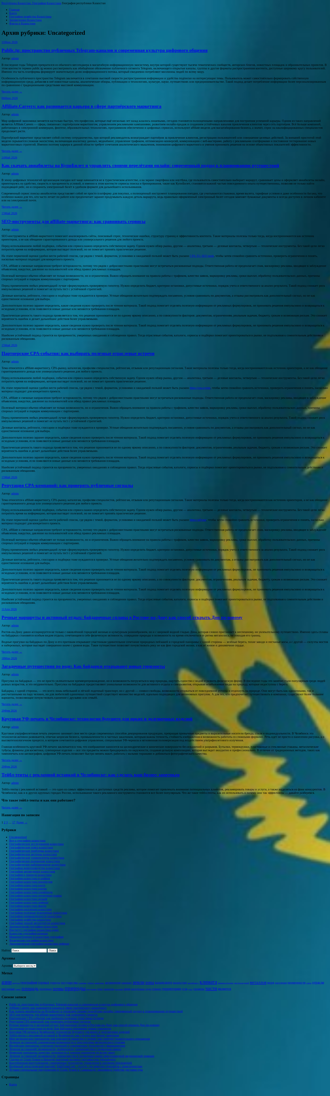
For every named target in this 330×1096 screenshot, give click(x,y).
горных (43, 982)
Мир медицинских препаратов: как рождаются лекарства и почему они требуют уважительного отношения (79, 1038)
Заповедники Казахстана (25, 20)
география (28, 982)
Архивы (7, 965)
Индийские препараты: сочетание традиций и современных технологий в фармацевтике (67, 1045)
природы (75, 988)
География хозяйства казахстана (30, 919)
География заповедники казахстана (32, 871)
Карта (13, 13)
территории (171, 989)
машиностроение (226, 983)
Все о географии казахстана (27, 840)
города (55, 982)
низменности (296, 982)
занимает (126, 982)
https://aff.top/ (198, 519)
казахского (163, 982)
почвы (58, 988)
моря (270, 982)
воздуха (16, 983)
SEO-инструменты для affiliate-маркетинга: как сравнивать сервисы (74, 221)
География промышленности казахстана (35, 916)
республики (138, 989)
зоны (149, 982)
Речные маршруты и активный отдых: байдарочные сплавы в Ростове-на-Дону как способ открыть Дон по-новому (122, 617)
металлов (258, 982)
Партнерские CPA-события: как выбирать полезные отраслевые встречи (78, 353)
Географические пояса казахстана (31, 847)
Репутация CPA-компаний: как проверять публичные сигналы (67, 485)
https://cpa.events (200, 387)
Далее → (22, 822)
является (224, 989)
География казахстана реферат (29, 902)
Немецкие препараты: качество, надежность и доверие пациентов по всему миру (62, 1052)
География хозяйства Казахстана (30, 16)
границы (82, 983)
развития (109, 989)
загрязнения (113, 982)
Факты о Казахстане (22, 23)
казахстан (180, 982)
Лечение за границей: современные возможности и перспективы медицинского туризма (67, 1042)
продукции (91, 989)
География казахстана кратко (28, 888)
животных (99, 983)
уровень (199, 989)
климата (208, 982)
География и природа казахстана (30, 875)
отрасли (318, 982)
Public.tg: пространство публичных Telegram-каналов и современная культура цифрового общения (105, 50)
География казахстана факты (27, 905)
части (211, 988)
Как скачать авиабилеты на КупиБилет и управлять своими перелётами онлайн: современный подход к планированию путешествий (140, 165)
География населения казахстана (30, 909)
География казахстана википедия (30, 881)
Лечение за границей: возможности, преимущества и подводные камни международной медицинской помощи (81, 1056)
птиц (100, 989)
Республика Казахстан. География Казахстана (31, 3)
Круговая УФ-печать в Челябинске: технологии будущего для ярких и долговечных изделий (97, 718)
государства (69, 982)
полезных (45, 989)
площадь (30, 988)
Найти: (6, 950)
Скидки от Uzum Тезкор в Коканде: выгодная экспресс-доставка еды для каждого (62, 1059)
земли (138, 982)
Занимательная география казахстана (33, 926)
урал (190, 989)
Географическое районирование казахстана (37, 864)
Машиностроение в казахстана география (36, 936)
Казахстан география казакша (28, 933)
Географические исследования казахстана (36, 844)
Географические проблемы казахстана (34, 850)
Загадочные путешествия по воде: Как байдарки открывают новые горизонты (83, 666)
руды (148, 989)
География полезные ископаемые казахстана (38, 912)
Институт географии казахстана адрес (34, 930)
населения (281, 982)
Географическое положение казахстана (34, 861)
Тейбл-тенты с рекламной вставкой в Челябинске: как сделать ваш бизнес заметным (91, 774)
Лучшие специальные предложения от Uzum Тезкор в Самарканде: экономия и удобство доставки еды (76, 1069)
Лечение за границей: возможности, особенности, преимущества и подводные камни (65, 1049)
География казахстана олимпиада (31, 892)
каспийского (193, 983)
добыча (90, 983)
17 (13, 822)
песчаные (8, 989)
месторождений (241, 983)
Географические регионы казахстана (33, 854)
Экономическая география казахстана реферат (39, 943)
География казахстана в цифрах (29, 878)
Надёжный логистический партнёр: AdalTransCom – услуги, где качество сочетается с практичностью (75, 1066)
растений (119, 989)
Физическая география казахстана (31, 940)
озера (308, 983)
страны (156, 989)
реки (127, 989)
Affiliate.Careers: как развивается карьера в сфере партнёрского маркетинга (81, 106)
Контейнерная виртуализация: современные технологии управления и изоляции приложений (70, 1062)
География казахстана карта (27, 885)
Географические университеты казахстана (36, 857)
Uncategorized (18, 837)
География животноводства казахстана (34, 868)
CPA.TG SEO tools (202, 255)
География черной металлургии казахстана (37, 923)
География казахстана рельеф (28, 899)
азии (7, 982)
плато (18, 989)
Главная (14, 9)
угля (184, 989)
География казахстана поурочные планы (35, 895)
